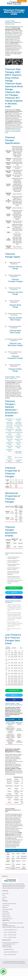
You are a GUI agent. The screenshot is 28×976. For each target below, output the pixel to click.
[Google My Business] (18, 965)
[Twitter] (14, 965)
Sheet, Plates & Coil (7, 918)
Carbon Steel (5, 905)
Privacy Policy (17, 963)
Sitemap (23, 963)
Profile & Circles (6, 916)
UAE (3, 895)
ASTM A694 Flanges (10, 131)
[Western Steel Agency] (14, 3)
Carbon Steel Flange (7, 909)
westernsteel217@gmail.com (11, 952)
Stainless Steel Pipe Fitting (9, 903)
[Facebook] (12, 965)
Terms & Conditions (8, 963)
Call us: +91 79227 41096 (10, 932)
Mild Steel (4, 907)
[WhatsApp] (10, 965)
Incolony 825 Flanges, (14, 129)
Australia (4, 897)
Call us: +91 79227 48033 (10, 934)
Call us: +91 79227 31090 (10, 937)
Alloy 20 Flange (18, 457)
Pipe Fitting (5, 911)
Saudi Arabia (5, 893)
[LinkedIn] (16, 965)
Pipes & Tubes (6, 915)
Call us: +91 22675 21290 (10, 954)
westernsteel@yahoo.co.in (10, 929)
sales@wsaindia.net (8, 949)
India (3, 899)
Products (5, 900)
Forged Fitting (5, 913)
